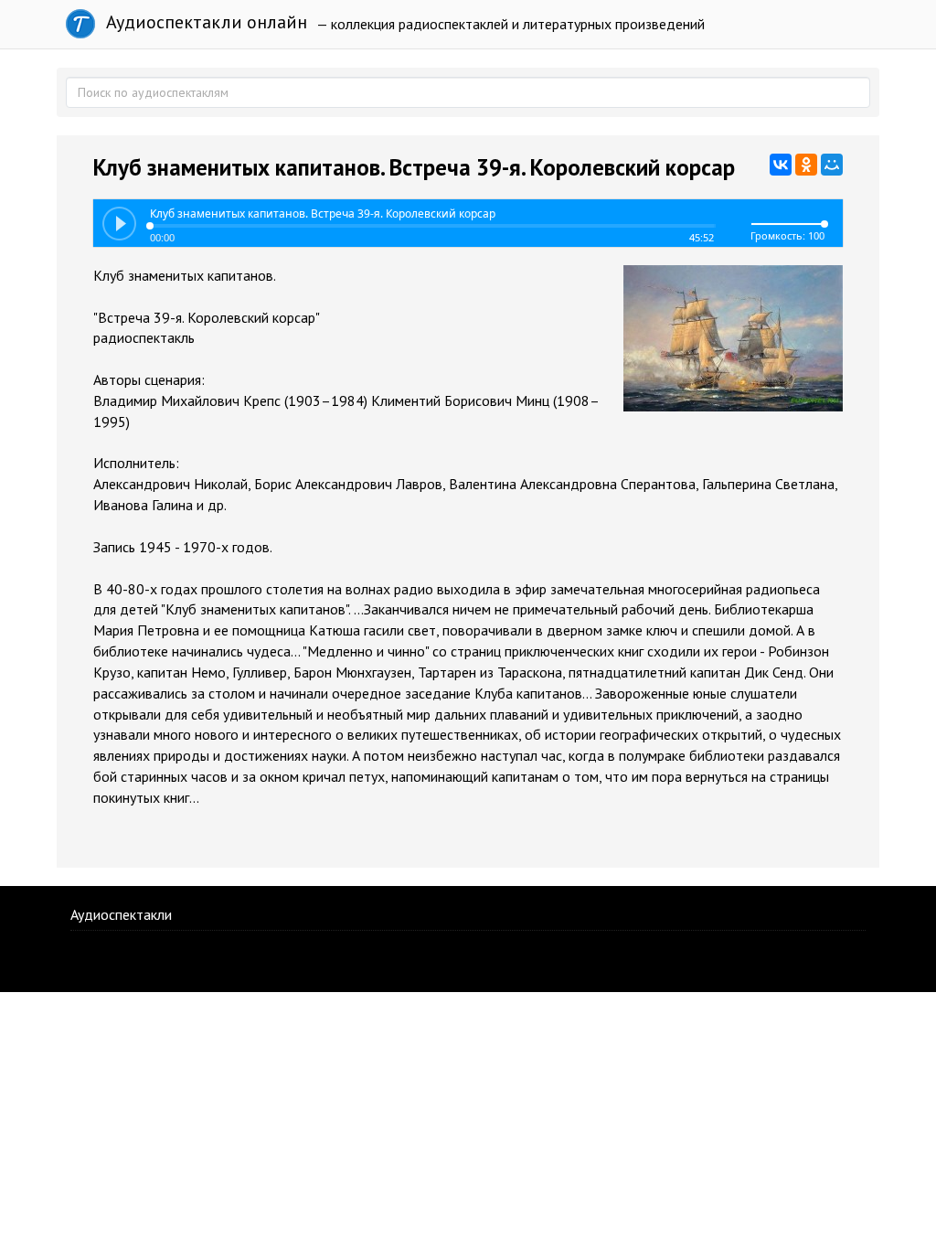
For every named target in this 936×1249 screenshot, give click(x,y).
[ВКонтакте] (781, 165)
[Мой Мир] (832, 165)
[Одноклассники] (806, 165)
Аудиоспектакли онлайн (204, 22)
